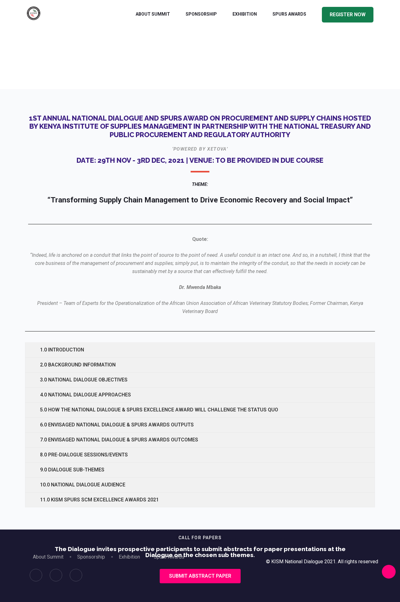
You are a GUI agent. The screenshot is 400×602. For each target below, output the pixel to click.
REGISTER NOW (348, 14)
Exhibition (244, 14)
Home (178, 76)
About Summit (153, 14)
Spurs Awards (289, 14)
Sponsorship (201, 14)
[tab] (200, 349)
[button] (200, 576)
